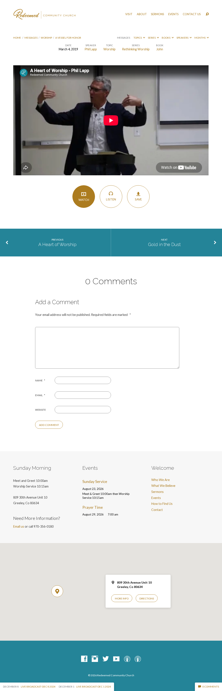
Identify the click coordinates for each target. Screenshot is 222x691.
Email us (18, 526)
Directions (146, 598)
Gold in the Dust (164, 244)
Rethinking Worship (136, 49)
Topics (138, 37)
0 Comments (210, 686)
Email (40, 395)
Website (40, 409)
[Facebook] (84, 659)
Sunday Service (94, 481)
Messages (31, 37)
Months (200, 37)
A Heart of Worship (57, 244)
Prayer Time (92, 507)
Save (138, 199)
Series (152, 37)
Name (40, 380)
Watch (83, 200)
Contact (157, 510)
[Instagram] (95, 659)
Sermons (157, 14)
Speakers (182, 37)
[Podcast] (127, 659)
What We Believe (163, 485)
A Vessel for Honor (68, 37)
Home (17, 37)
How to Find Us (162, 504)
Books (166, 37)
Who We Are (160, 480)
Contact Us (192, 14)
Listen (111, 199)
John (159, 49)
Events (173, 14)
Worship (46, 37)
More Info (122, 598)
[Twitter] (106, 659)
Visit (128, 14)
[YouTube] (116, 659)
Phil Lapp (91, 49)
